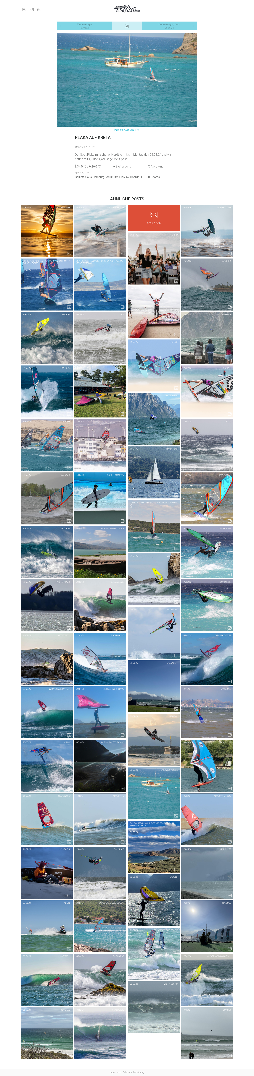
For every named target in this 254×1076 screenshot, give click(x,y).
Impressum (115, 1072)
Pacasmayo (84, 26)
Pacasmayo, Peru (169, 26)
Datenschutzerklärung (133, 1072)
